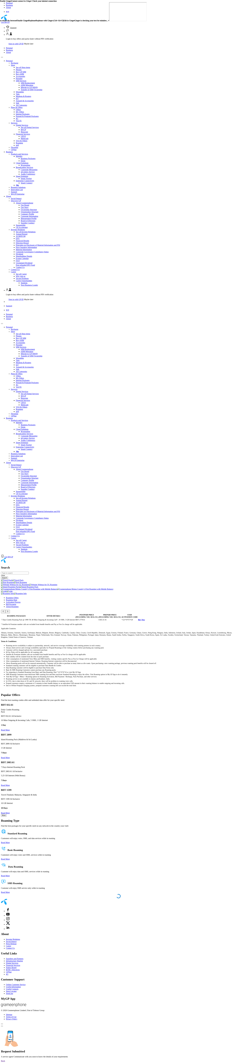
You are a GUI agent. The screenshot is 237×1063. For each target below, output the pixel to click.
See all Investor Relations (26, 232)
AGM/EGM (20, 236)
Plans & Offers (16, 107)
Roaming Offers (12, 598)
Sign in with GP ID (16, 44)
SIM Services (21, 81)
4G (17, 118)
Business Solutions (18, 187)
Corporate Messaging (29, 170)
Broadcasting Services (24, 167)
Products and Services (19, 154)
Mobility (19, 156)
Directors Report (22, 243)
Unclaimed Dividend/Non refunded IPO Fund (25, 264)
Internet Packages (23, 114)
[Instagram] (8, 920)
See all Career (21, 274)
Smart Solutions (22, 176)
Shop (13, 65)
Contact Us (20, 267)
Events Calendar (22, 258)
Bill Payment (11, 604)
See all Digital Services (30, 127)
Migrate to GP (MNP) (29, 87)
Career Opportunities (24, 281)
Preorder (19, 78)
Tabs (18, 94)
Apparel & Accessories (25, 101)
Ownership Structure (29, 210)
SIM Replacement (28, 83)
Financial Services (23, 134)
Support (13, 28)
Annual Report (21, 234)
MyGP (23, 130)
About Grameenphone (24, 203)
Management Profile (29, 218)
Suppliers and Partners (14, 959)
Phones (18, 70)
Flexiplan (14, 147)
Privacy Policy (11, 1019)
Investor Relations (18, 230)
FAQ (18, 261)
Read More (5, 730)
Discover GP (16, 201)
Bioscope (24, 132)
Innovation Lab (17, 190)
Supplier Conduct (27, 223)
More (4, 815)
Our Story (25, 207)
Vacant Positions (22, 278)
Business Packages (28, 158)
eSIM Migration (27, 85)
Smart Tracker (26, 178)
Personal (9, 48)
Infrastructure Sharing (14, 961)
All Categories (21, 105)
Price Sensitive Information (26, 247)
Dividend (19, 254)
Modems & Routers (23, 96)
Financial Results (22, 241)
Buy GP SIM (21, 72)
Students (24, 283)
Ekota (23, 161)
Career (13, 272)
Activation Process (13, 602)
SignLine (9, 993)
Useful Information (13, 987)
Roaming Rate (11, 600)
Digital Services (22, 125)
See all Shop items (23, 67)
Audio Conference (28, 174)
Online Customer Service (16, 985)
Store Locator (11, 991)
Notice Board (11, 967)
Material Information (24, 250)
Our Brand (25, 205)
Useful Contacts (12, 989)
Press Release (11, 944)
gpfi (17, 145)
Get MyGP (5, 22)
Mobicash (24, 138)
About (8, 52)
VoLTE (19, 121)
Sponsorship (20, 225)
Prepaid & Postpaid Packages (27, 116)
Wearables (20, 92)
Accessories (20, 76)
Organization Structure (29, 212)
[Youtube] (8, 915)
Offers (18, 110)
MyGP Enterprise (17, 194)
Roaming (19, 143)
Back (3, 1061)
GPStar (14, 150)
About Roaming (12, 607)
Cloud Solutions (22, 163)
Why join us (20, 276)
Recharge (14, 63)
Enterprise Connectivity (25, 181)
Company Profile (27, 214)
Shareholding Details (24, 256)
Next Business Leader (29, 285)
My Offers (20, 112)
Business (9, 50)
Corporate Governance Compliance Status (32, 252)
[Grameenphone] (13, 1006)
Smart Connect (26, 183)
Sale (17, 103)
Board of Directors (28, 221)
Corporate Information (29, 216)
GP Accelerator (22, 227)
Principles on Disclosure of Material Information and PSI (38, 245)
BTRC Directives (13, 970)
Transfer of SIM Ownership (31, 90)
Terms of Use (11, 1017)
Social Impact (16, 198)
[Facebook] (8, 911)
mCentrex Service (28, 172)
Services (14, 123)
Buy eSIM (20, 74)
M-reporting (25, 165)
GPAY (23, 136)
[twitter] (8, 924)
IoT (17, 98)
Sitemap (9, 1015)
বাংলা (7, 310)
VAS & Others (21, 141)
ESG (18, 238)
